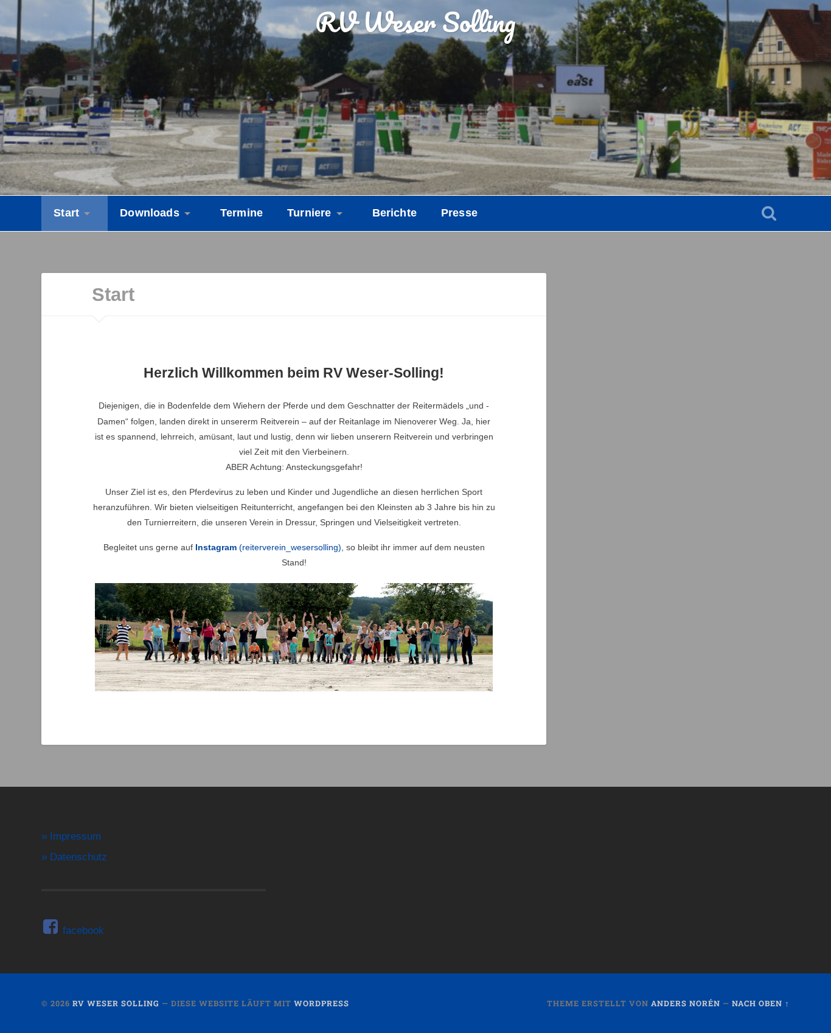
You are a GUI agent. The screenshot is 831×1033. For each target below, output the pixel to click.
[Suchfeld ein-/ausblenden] (769, 213)
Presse (459, 213)
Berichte (394, 213)
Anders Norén (685, 1003)
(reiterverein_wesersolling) (268, 547)
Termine (241, 213)
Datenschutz (78, 857)
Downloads (149, 213)
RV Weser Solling (415, 21)
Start (66, 213)
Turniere (309, 213)
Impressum (75, 836)
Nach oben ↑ (761, 1003)
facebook (82, 930)
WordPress (321, 1003)
